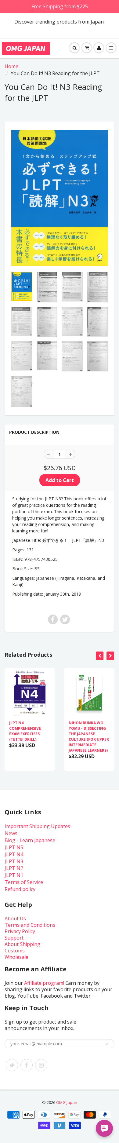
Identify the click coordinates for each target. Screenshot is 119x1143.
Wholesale (16, 957)
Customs (15, 950)
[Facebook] (26, 1065)
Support (14, 937)
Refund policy (20, 889)
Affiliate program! (44, 983)
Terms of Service (24, 882)
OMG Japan (66, 1102)
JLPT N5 (14, 847)
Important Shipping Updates (37, 826)
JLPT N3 (14, 861)
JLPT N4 (14, 854)
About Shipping (22, 944)
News (11, 833)
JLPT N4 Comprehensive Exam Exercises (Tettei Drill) (25, 731)
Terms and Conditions (30, 925)
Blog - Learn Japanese (30, 840)
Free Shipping (47, 6)
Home (11, 66)
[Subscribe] (107, 1044)
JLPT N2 (14, 868)
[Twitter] (12, 1065)
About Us (15, 918)
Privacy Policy (20, 931)
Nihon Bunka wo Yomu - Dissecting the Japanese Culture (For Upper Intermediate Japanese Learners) (89, 736)
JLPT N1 (14, 875)
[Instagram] (41, 1065)
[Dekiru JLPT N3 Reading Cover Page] (59, 198)
